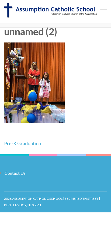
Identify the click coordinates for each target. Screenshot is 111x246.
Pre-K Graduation (22, 143)
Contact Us (15, 173)
